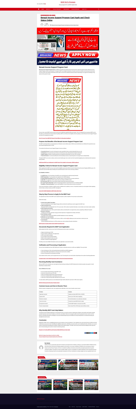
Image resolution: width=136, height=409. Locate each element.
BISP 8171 (48, 9)
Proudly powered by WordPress (42, 406)
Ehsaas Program (57, 9)
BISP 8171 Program (68, 2)
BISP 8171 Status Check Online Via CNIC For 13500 (49, 335)
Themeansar (56, 406)
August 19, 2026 (74, 386)
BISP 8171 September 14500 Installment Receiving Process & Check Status (88, 366)
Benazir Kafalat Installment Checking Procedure (67, 365)
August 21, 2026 (43, 386)
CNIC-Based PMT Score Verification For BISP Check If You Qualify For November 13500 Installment (59, 162)
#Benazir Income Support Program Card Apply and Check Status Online (65, 25)
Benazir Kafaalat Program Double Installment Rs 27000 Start (50, 336)
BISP (50, 15)
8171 (60, 363)
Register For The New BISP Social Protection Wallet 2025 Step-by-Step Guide (54, 329)
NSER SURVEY (66, 9)
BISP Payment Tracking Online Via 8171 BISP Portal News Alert (51, 223)
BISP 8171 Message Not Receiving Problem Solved (49, 282)
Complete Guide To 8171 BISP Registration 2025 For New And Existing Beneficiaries (56, 258)
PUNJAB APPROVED (75, 9)
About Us (84, 9)
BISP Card (53, 15)
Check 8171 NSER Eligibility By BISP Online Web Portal (50, 190)
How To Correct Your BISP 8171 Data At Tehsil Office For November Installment (55, 138)
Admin (47, 23)
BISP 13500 (42, 363)
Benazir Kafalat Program (45, 15)
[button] (98, 9)
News (43, 9)
